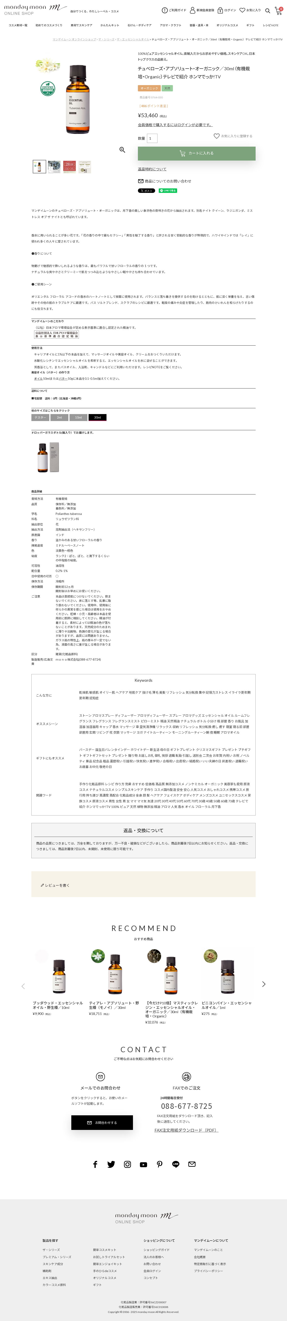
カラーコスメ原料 (54, 1285)
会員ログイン (152, 1271)
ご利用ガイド (177, 10)
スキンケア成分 (53, 1264)
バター (63, 378)
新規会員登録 (205, 10)
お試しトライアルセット (109, 1257)
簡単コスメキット (104, 1250)
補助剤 (47, 1271)
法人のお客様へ (154, 1257)
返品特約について (152, 169)
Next (262, 984)
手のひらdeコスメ (105, 1271)
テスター (40, 417)
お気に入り (253, 10)
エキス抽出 (50, 1278)
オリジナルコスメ (104, 1278)
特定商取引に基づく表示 (210, 1264)
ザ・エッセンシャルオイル (133, 39)
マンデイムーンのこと (208, 1250)
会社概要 (200, 1257)
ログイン (230, 10)
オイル (38, 378)
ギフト (97, 1285)
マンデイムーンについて (211, 1240)
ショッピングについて (159, 1240)
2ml (59, 417)
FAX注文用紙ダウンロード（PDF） (186, 1130)
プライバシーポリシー (208, 1271)
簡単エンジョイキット (107, 1264)
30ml (97, 417)
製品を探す (50, 1240)
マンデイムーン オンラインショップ (74, 39)
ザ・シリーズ (106, 39)
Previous (24, 986)
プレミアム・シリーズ (57, 1257)
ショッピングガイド (157, 1250)
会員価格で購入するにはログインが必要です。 (175, 125)
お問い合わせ (152, 1264)
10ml (78, 417)
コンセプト (151, 1278)
